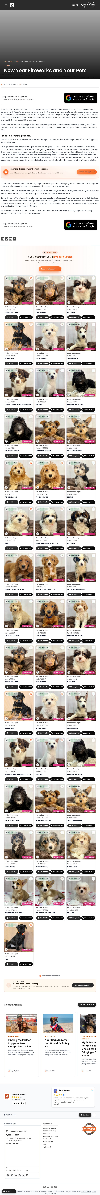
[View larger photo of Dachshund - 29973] (62, 601)
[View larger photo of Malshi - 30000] (31, 509)
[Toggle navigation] (6, 5)
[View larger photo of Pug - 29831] (31, 925)
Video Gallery (48, 1142)
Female (11, 356)
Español (48, 1147)
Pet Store (89, 1036)
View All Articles (87, 1005)
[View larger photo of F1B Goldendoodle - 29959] (93, 601)
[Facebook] (7, 1175)
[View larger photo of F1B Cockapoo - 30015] (31, 463)
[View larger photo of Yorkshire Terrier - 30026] (62, 416)
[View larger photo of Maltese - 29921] (93, 879)
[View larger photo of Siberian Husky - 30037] (93, 324)
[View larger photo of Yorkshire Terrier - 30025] (93, 416)
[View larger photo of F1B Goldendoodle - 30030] (31, 416)
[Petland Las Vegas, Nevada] (12, 5)
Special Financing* (49, 1131)
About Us (46, 1134)
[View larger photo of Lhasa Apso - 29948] (93, 832)
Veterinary (85, 1039)
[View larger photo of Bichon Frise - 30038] (62, 324)
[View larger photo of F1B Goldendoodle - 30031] (93, 370)
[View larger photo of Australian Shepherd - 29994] (93, 555)
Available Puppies (49, 1128)
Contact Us (47, 1139)
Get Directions (13, 1144)
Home (6, 61)
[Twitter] (23, 1175)
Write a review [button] (19, 1103)
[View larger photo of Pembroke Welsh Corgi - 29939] (62, 879)
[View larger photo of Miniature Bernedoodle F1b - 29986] (62, 509)
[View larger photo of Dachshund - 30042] (62, 278)
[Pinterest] (19, 1175)
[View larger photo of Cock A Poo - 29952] (31, 832)
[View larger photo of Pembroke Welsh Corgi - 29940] (31, 879)
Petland (16, 61)
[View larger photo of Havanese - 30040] (93, 278)
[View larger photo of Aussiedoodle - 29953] (62, 832)
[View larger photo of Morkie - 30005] (93, 463)
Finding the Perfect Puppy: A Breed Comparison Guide (19, 1043)
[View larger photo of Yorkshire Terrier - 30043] (31, 278)
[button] (11, 278)
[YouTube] (15, 1175)
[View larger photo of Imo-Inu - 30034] (62, 370)
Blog (10, 61)
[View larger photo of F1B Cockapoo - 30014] (62, 463)
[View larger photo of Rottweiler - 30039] (31, 324)
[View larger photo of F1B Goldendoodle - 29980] (31, 601)
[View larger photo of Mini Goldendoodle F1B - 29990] (31, 555)
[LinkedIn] (27, 1175)
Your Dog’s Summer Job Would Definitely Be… (57, 1043)
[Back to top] (94, 1115)
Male (10, 309)
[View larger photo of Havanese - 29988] (93, 509)
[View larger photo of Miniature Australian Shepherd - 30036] (31, 370)
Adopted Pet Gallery (50, 1136)
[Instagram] (11, 1175)
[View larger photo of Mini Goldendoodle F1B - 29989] (62, 555)
